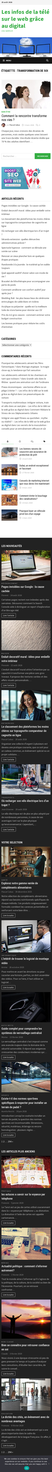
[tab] (7, 441)
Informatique (8, 955)
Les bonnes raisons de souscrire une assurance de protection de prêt (33, 451)
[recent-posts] (20, 441)
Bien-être (5, 112)
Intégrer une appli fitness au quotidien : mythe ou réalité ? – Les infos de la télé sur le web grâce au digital (25, 421)
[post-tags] (44, 441)
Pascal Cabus (15, 125)
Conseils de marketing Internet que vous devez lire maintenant (34, 482)
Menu (8, 60)
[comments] (32, 441)
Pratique (6, 1191)
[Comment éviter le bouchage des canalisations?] (9, 496)
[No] (48, 1463)
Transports (7, 797)
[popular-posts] (7, 441)
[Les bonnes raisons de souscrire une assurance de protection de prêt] (9, 449)
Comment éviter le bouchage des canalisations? (33, 497)
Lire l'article (8, 615)
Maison (5, 653)
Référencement (9, 583)
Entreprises (7, 723)
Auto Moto (7, 1025)
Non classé (7, 1342)
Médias (5, 1263)
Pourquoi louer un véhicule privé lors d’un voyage (32, 512)
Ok (26, 1468)
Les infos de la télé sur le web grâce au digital (25, 18)
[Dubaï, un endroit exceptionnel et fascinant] (9, 465)
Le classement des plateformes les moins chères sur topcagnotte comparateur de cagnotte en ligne (25, 222)
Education (7, 1414)
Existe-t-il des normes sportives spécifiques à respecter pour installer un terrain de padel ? (24, 1103)
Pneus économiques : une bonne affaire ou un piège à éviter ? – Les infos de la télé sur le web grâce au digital (24, 391)
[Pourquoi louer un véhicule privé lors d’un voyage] (9, 511)
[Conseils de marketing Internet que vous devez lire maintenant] (9, 481)
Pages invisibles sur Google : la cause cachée (23, 205)
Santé (4, 880)
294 (9, 1141)
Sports (5, 1095)
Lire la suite (8, 915)
